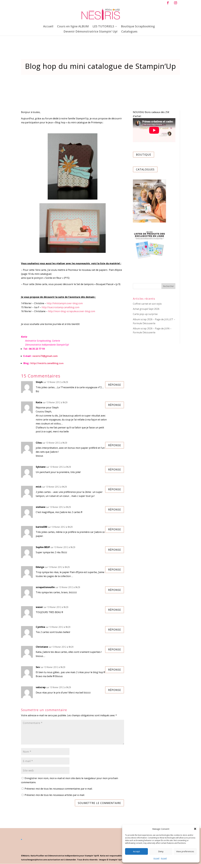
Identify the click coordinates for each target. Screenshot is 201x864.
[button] (195, 828)
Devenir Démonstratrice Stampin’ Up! (90, 31)
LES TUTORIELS (103, 26)
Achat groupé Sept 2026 (146, 309)
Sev (38, 667)
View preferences (185, 851)
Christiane (42, 646)
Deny (160, 851)
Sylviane (41, 466)
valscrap (41, 687)
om (47, 363)
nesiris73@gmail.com (45, 356)
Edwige (40, 567)
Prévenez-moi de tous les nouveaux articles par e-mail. (55, 795)
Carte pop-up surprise (145, 314)
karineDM (41, 526)
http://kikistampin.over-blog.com (65, 303)
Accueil (156, 858)
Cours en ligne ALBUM (73, 26)
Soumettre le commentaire (99, 803)
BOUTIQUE (143, 154)
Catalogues (129, 31)
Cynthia (40, 627)
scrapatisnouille (45, 587)
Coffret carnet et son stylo (147, 303)
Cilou (39, 442)
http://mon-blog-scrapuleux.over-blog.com (71, 311)
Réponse (114, 384)
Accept (136, 851)
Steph (39, 382)
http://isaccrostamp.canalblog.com (60, 307)
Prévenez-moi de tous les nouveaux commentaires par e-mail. (58, 788)
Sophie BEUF (43, 547)
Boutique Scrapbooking (138, 26)
